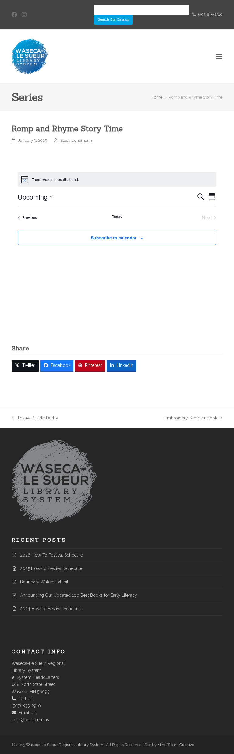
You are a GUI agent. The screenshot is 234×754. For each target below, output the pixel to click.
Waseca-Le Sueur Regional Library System (64, 744)
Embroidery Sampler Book (191, 418)
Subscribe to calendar (113, 238)
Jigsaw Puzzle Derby (35, 418)
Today (117, 216)
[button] (219, 56)
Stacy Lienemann (76, 140)
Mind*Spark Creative (176, 744)
